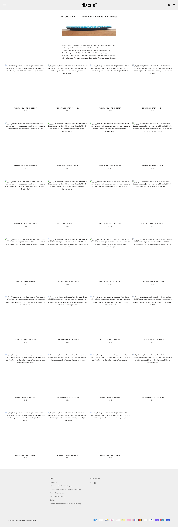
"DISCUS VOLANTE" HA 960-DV (25, 397)
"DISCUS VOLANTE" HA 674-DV (152, 224)
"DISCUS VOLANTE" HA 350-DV (110, 397)
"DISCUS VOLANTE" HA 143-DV (110, 455)
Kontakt (52, 500)
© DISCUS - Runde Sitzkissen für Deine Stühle (22, 520)
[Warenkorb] (174, 5)
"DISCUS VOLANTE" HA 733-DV (68, 166)
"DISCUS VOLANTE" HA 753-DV (153, 166)
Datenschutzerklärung (57, 497)
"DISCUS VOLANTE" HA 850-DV (25, 108)
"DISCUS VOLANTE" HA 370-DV (152, 397)
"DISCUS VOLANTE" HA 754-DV (110, 166)
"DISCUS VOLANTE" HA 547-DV (153, 281)
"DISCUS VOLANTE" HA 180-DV (25, 455)
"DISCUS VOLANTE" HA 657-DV (25, 281)
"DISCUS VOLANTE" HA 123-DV (68, 455)
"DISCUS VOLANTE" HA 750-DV (25, 166)
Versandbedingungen (57, 493)
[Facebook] (90, 483)
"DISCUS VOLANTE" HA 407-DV (110, 339)
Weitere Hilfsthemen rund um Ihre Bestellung (65, 504)
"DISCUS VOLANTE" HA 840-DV (67, 108)
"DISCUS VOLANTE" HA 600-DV (110, 281)
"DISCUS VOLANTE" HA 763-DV (25, 224)
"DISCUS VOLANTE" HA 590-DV (25, 339)
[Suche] (169, 5)
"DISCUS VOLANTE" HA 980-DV (152, 339)
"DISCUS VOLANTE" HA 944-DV (67, 397)
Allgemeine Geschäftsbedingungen (62, 486)
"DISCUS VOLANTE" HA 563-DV (110, 224)
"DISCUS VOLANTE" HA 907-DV (68, 339)
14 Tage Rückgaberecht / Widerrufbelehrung (65, 489)
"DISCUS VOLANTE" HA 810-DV (153, 108)
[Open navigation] (4, 5)
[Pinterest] (95, 483)
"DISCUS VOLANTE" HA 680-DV (67, 281)
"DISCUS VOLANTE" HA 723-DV (110, 108)
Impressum (53, 482)
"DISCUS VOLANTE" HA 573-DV (68, 224)
